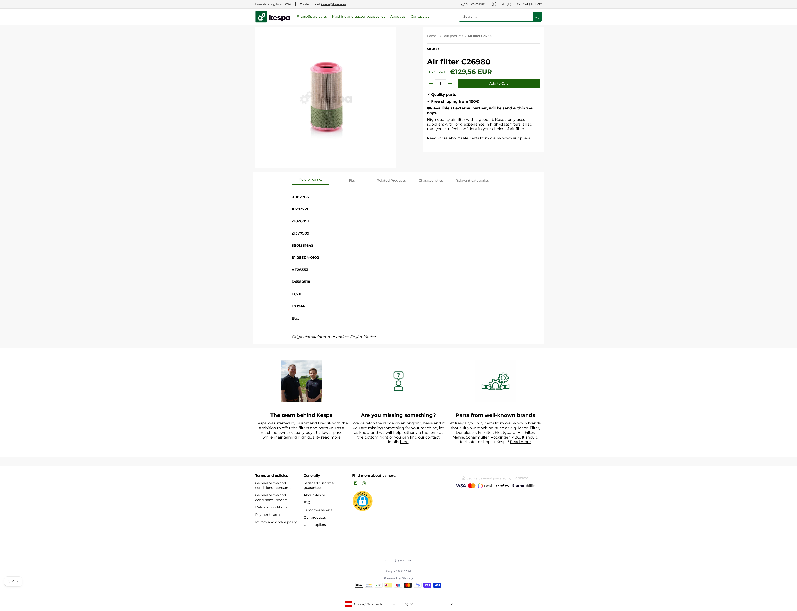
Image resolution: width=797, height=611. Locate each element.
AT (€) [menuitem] (506, 4)
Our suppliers (315, 525)
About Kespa (314, 495)
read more (331, 437)
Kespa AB (393, 571)
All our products (451, 36)
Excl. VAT (522, 4)
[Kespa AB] (273, 17)
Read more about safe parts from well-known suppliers (478, 138)
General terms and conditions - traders (271, 497)
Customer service (318, 510)
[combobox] (369, 604)
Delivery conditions (271, 507)
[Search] (537, 16)
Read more (520, 442)
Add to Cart (498, 84)
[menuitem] (472, 4)
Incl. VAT (536, 4)
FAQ (307, 503)
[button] (355, 483)
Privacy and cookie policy (276, 522)
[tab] (310, 181)
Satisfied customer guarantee (319, 485)
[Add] (450, 83)
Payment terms (268, 515)
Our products (315, 517)
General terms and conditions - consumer (274, 485)
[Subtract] (431, 83)
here (404, 442)
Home (431, 36)
